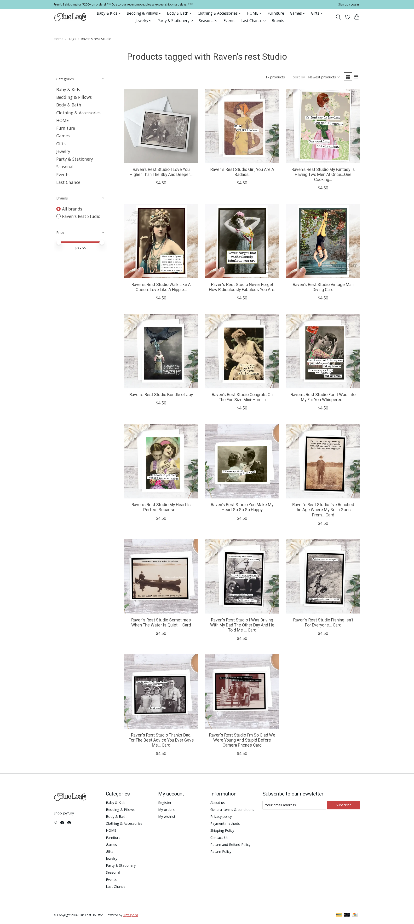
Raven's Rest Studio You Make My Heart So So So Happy (242, 507)
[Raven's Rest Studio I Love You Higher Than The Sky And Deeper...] (161, 126)
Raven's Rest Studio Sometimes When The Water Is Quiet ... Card (161, 622)
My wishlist (166, 816)
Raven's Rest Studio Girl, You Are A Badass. (242, 172)
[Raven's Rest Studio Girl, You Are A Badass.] (242, 126)
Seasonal (65, 167)
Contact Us (219, 837)
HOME (62, 120)
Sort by (299, 77)
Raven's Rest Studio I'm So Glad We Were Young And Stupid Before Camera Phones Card (242, 740)
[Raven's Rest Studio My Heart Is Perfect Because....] (161, 461)
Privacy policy (221, 816)
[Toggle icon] (338, 17)
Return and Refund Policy (230, 844)
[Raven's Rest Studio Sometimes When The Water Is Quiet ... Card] (161, 576)
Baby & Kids (68, 89)
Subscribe (343, 804)
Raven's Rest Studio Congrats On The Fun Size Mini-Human (242, 397)
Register (165, 802)
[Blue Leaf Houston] (70, 17)
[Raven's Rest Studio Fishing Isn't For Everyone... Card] (323, 576)
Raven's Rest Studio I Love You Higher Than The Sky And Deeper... (161, 172)
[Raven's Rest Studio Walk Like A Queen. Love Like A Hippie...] (161, 241)
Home (58, 38)
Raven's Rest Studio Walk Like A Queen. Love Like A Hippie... (161, 287)
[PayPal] (339, 915)
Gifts (61, 143)
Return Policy (220, 851)
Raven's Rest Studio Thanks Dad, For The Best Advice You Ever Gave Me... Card (161, 740)
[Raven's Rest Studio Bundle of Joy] (161, 351)
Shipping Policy (222, 830)
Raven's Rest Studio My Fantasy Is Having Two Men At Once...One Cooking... (323, 174)
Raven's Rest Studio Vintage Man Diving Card (323, 287)
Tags (72, 38)
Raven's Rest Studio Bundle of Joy (161, 394)
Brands (278, 20)
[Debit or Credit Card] (347, 915)
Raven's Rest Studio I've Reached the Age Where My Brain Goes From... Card (323, 509)
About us (217, 802)
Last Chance (68, 182)
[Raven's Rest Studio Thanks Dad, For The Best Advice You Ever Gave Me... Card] (161, 691)
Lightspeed (130, 915)
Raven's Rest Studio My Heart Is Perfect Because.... (161, 507)
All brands (72, 209)
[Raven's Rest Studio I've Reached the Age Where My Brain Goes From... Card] (323, 461)
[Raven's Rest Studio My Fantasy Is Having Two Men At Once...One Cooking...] (323, 126)
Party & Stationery (74, 159)
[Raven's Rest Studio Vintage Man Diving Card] (323, 241)
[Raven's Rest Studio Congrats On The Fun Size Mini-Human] (242, 351)
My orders (166, 809)
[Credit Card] (355, 915)
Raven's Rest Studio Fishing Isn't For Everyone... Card (323, 622)
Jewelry (63, 151)
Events (230, 20)
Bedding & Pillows (74, 97)
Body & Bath (68, 105)
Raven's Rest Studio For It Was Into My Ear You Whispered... (323, 397)
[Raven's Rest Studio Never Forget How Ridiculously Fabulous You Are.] (242, 241)
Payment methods (225, 823)
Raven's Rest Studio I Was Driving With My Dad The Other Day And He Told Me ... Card (242, 625)
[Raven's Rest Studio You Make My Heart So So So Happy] (242, 461)
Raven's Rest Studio (81, 216)
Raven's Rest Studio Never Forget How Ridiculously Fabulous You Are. (242, 287)
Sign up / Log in (348, 4)
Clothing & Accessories (78, 113)
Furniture (276, 13)
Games (63, 136)
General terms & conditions (232, 809)
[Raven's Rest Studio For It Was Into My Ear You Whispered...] (323, 351)
